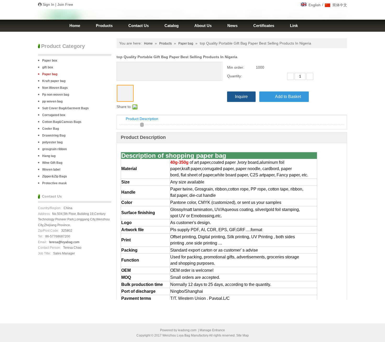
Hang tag (49, 156)
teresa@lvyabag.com (64, 242)
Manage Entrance (212, 330)
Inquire (241, 96)
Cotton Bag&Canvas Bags (61, 122)
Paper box (49, 60)
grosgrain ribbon (54, 149)
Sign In (48, 4)
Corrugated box (53, 115)
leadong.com (187, 330)
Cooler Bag (50, 129)
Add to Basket (288, 96)
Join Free (65, 4)
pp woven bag (52, 101)
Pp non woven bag (55, 94)
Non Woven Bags (55, 88)
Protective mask (54, 183)
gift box (47, 67)
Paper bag (49, 74)
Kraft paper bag (53, 81)
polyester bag (52, 142)
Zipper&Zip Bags (54, 176)
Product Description (142, 119)
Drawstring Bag (53, 135)
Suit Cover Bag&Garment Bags (65, 108)
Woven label (51, 169)
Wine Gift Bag (52, 163)
